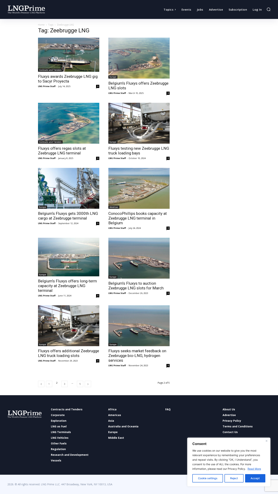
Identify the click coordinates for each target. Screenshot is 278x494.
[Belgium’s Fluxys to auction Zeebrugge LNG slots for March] (139, 258)
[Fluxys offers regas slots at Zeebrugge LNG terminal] (68, 123)
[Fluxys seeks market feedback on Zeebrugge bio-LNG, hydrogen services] (139, 325)
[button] (268, 9)
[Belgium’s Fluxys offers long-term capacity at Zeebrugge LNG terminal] (68, 257)
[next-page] (88, 384)
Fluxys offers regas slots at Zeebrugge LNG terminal (62, 150)
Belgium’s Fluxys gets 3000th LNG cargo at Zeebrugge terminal (68, 216)
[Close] (266, 441)
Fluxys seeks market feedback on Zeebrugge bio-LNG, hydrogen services (137, 356)
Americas (113, 207)
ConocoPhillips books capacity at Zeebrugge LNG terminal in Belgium (137, 218)
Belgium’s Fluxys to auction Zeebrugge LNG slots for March (136, 285)
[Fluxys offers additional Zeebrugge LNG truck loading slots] (68, 325)
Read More (254, 468)
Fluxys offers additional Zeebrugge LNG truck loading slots (68, 353)
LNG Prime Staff (47, 86)
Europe (112, 77)
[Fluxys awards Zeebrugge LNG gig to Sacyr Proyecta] (68, 55)
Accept (255, 478)
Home (41, 24)
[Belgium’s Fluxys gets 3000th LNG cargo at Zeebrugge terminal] (68, 188)
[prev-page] (41, 384)
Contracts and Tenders (50, 70)
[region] (228, 462)
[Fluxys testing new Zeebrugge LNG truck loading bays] (139, 123)
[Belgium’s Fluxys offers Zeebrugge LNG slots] (139, 58)
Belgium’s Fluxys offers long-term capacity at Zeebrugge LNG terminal (67, 286)
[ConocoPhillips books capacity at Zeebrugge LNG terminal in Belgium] (139, 188)
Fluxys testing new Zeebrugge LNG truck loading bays (138, 150)
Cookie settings (207, 478)
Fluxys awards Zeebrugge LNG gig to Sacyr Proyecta (68, 78)
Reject (234, 478)
